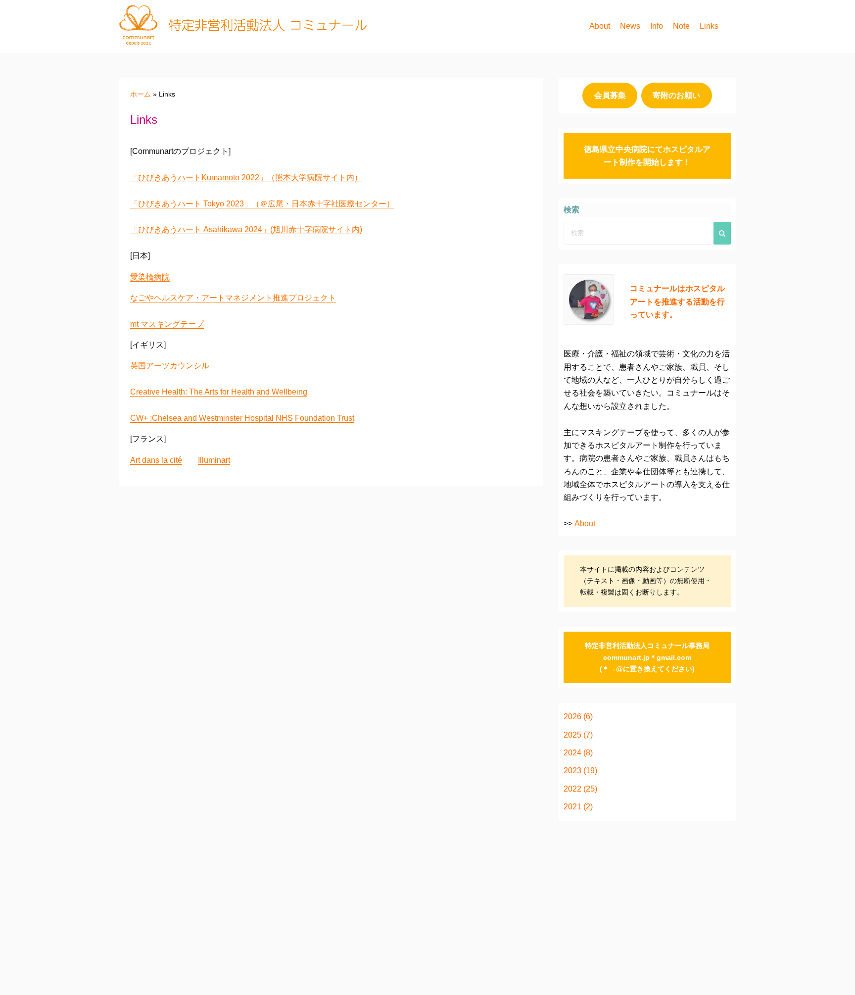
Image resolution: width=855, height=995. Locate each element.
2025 (572, 735)
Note (681, 26)
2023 (572, 770)
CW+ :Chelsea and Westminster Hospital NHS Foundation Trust (242, 418)
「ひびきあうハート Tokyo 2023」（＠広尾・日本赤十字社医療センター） (262, 203)
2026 (572, 716)
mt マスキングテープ (167, 324)
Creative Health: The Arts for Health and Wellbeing (218, 392)
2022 (572, 789)
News (630, 26)
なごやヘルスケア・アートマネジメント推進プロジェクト (233, 298)
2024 (572, 752)
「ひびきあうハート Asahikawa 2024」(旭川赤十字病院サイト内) (246, 229)
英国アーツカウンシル (169, 365)
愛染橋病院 (150, 277)
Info (656, 26)
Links (709, 26)
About (599, 26)
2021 (572, 806)
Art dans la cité (156, 460)
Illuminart (214, 460)
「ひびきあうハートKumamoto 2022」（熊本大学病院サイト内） (246, 177)
